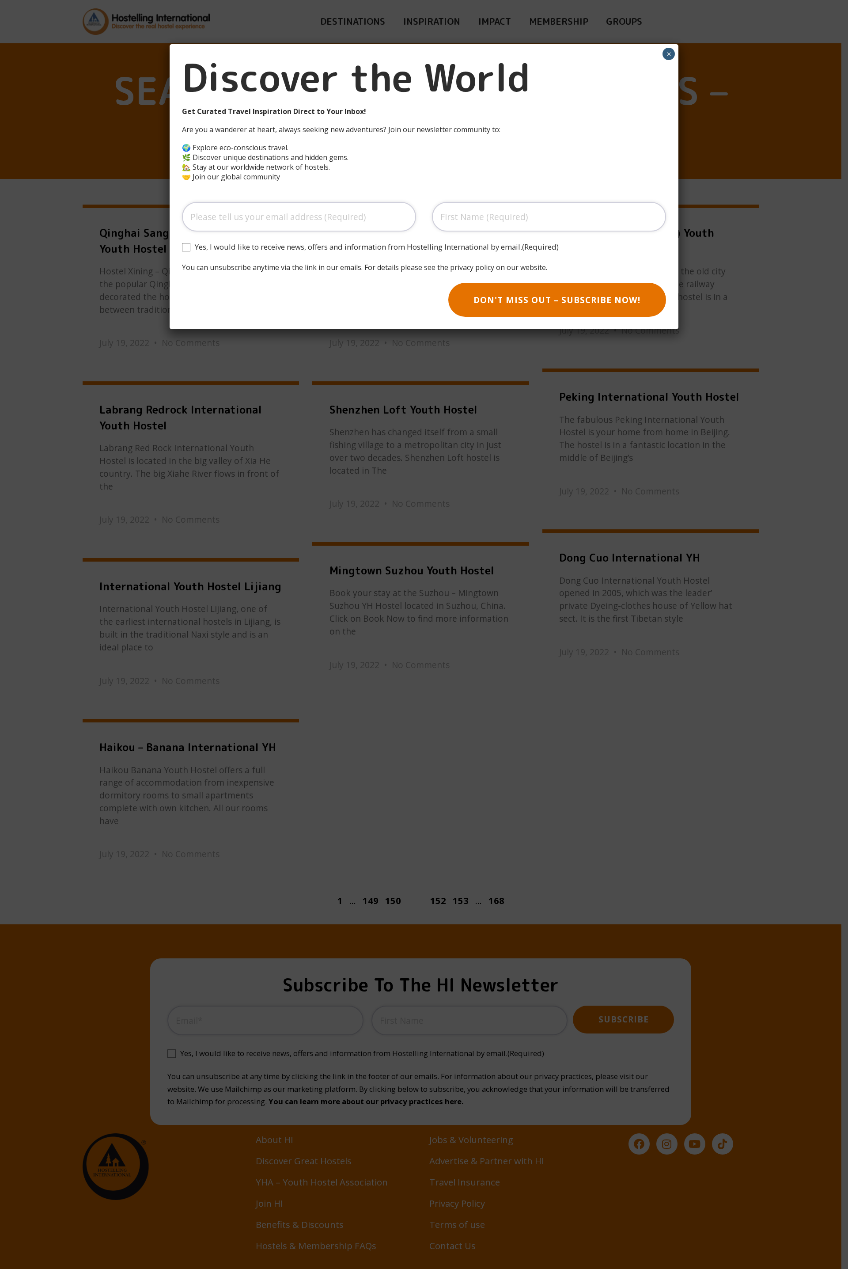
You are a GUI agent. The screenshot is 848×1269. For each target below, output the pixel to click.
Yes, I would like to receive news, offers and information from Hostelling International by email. (377, 247)
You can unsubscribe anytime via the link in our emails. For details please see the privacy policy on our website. (364, 267)
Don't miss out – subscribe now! (556, 300)
